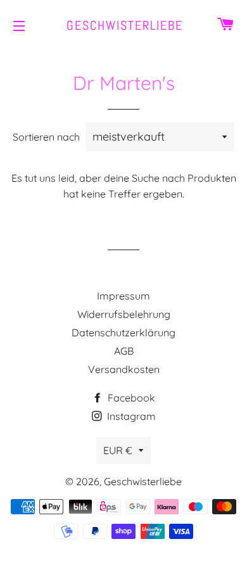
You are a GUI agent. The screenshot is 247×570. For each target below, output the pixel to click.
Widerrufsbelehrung (123, 314)
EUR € (117, 450)
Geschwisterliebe (123, 25)
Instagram (130, 416)
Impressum (123, 295)
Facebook (130, 397)
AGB (124, 351)
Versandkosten (124, 369)
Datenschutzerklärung (123, 332)
